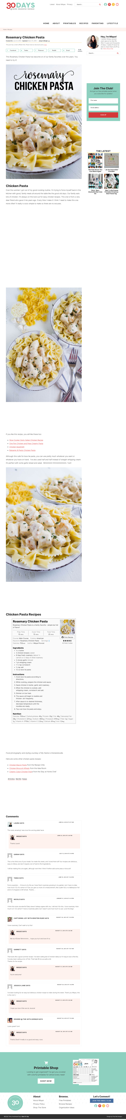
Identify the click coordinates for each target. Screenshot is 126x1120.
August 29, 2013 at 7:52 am (65, 1018)
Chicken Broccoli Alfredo (19, 768)
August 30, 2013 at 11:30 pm (65, 917)
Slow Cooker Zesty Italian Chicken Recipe (26, 440)
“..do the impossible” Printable (111, 170)
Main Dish (18, 779)
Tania (16, 878)
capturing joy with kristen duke (29, 918)
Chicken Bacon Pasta (18, 765)
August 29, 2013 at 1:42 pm (65, 984)
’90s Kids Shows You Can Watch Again (95, 170)
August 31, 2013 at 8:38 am (63, 930)
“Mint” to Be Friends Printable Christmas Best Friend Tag (111, 192)
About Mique (60, 4)
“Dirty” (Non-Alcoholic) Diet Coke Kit (95, 192)
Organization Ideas (66, 1107)
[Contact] (117, 4)
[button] (64, 641)
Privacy (69, 4)
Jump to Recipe (43, 41)
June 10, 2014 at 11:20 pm (66, 877)
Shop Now (46, 1081)
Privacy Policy (39, 1104)
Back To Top (25, 1116)
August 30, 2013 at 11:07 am (65, 948)
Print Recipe (68, 637)
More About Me (108, 48)
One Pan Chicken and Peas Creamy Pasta (26, 443)
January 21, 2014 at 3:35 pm (65, 898)
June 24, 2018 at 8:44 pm (64, 835)
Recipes (24, 779)
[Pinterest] (109, 4)
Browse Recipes (65, 1104)
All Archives (11, 779)
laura (16, 823)
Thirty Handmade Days (20, 6)
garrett (17, 949)
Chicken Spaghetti (16, 447)
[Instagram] (113, 4)
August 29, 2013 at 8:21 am (64, 1031)
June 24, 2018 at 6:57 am (66, 822)
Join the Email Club (101, 1101)
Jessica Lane (19, 985)
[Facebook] (105, 4)
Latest (52, 4)
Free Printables (65, 1100)
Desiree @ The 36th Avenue (26, 1019)
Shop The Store (39, 1107)
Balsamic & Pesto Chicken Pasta (22, 450)
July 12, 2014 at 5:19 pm (66, 853)
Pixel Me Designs (117, 1116)
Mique (19, 836)
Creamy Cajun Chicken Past (20, 772)
